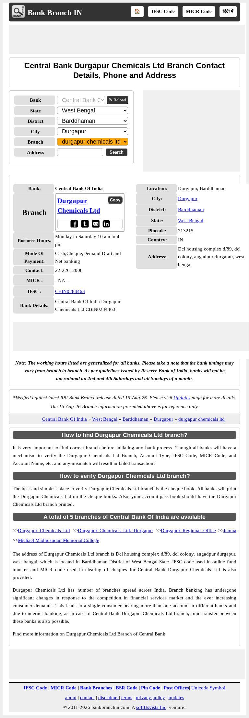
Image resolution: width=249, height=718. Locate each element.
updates (176, 697)
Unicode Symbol (208, 687)
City (35, 131)
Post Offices (176, 687)
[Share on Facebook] (74, 224)
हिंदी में (228, 11)
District (35, 121)
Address (35, 152)
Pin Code (150, 687)
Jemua (229, 530)
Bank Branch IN (55, 12)
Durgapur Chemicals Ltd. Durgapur (115, 530)
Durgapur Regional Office (188, 530)
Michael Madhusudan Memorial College (58, 540)
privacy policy (150, 697)
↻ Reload (117, 99)
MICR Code (199, 11)
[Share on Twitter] (85, 224)
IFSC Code (163, 11)
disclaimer (108, 697)
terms (126, 697)
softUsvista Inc (151, 707)
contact (87, 697)
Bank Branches (96, 687)
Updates (181, 397)
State (35, 110)
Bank (35, 100)
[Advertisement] (127, 39)
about (71, 697)
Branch (35, 142)
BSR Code (126, 687)
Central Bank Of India (64, 419)
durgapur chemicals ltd (201, 419)
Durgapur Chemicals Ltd (44, 530)
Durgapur (187, 198)
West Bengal (190, 220)
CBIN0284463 (70, 291)
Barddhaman (191, 209)
